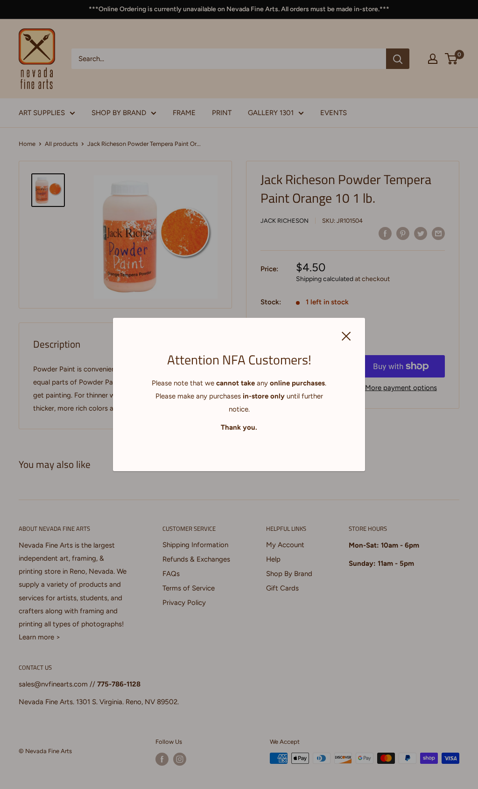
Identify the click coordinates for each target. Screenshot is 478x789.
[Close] (346, 335)
